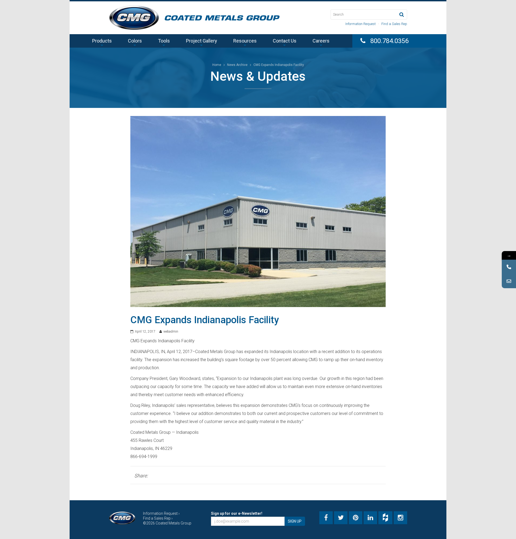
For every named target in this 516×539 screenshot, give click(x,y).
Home (216, 65)
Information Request (360, 24)
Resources (245, 41)
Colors (135, 41)
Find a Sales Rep (394, 24)
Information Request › (161, 513)
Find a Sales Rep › (158, 518)
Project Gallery (201, 41)
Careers (321, 41)
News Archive (237, 65)
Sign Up (295, 521)
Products (102, 41)
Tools (164, 41)
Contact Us (284, 41)
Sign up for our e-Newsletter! (236, 513)
